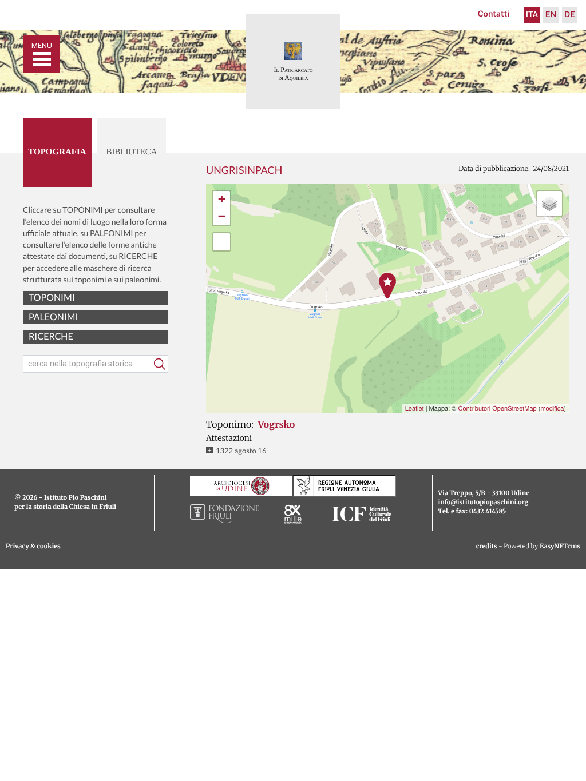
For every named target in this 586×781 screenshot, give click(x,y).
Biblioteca (131, 152)
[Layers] (549, 203)
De (569, 15)
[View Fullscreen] (221, 241)
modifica (552, 408)
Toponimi (52, 297)
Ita (532, 15)
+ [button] (221, 199)
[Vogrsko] (387, 285)
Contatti (493, 14)
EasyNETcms (560, 547)
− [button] (221, 216)
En (550, 15)
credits (486, 547)
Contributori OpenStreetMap (497, 408)
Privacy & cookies (33, 547)
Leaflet (414, 408)
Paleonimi (53, 317)
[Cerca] (159, 364)
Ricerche (51, 336)
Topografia (57, 152)
